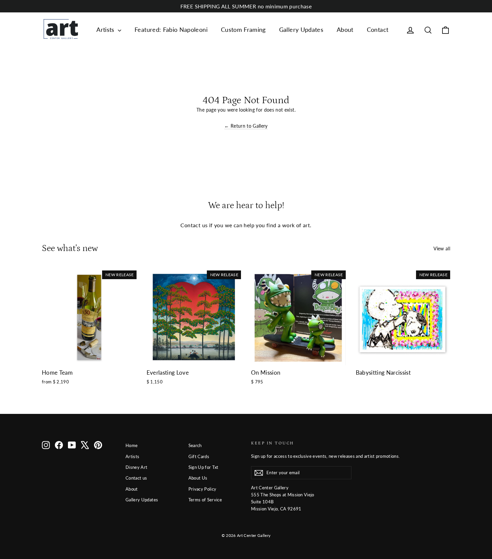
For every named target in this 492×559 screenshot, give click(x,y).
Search (195, 445)
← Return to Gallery (246, 126)
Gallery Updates (301, 29)
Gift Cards (199, 456)
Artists (106, 29)
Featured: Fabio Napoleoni (171, 29)
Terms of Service (205, 499)
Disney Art (137, 467)
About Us (198, 478)
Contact (377, 29)
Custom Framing (243, 29)
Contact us (136, 478)
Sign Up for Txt (203, 467)
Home (132, 445)
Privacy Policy (202, 489)
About (345, 29)
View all (441, 248)
